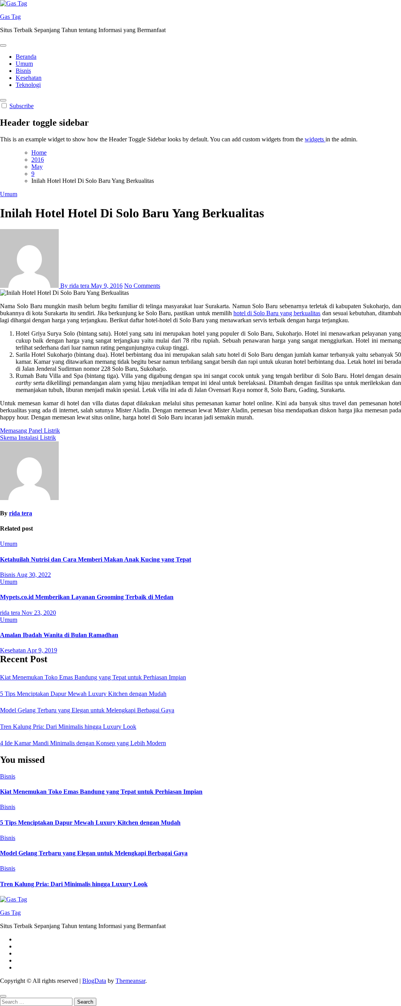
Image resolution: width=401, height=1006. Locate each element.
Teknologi (28, 84)
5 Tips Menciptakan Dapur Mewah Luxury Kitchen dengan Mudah (83, 693)
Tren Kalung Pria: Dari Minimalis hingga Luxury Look (68, 726)
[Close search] (3, 996)
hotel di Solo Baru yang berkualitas (277, 313)
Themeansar (130, 980)
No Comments (142, 285)
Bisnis (23, 70)
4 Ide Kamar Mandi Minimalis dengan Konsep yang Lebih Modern (83, 743)
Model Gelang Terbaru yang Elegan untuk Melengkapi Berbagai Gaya (87, 710)
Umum (24, 63)
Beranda (26, 56)
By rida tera (75, 285)
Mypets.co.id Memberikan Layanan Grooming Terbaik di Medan (86, 597)
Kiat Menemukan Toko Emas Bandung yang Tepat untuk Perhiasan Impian (93, 677)
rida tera (20, 513)
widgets (315, 139)
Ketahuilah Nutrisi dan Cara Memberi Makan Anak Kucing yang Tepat (95, 559)
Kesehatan (29, 77)
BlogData (94, 980)
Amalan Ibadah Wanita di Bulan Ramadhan (59, 635)
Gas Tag (10, 16)
